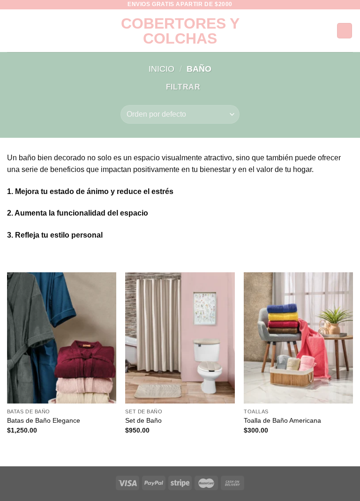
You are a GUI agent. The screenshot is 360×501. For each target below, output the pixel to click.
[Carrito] (344, 30)
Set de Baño (143, 420)
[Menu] (12, 30)
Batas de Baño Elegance (43, 420)
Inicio (161, 69)
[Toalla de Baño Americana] (298, 337)
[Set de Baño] (179, 337)
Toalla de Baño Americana (282, 420)
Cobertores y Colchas (180, 31)
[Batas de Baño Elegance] (61, 337)
